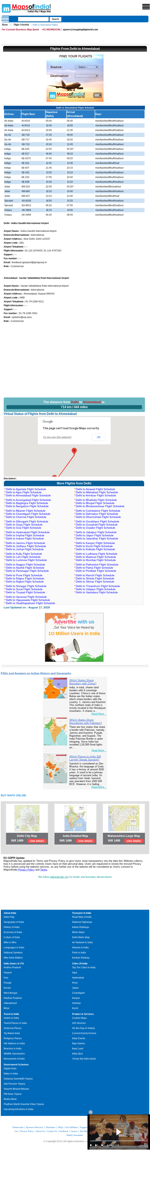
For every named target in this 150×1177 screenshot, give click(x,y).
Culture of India (12, 937)
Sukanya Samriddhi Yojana (18, 1078)
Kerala (7, 987)
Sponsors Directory (34, 1127)
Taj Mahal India (12, 1033)
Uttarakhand (10, 1003)
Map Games (78, 1043)
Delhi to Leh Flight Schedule (23, 556)
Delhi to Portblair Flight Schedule (96, 570)
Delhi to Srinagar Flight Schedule (26, 586)
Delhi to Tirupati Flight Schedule (25, 592)
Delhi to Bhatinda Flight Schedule (96, 499)
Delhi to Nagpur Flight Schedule (25, 564)
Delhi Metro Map (81, 937)
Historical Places (12, 1028)
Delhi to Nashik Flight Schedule (25, 567)
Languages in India (14, 947)
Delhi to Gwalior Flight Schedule (95, 527)
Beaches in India (12, 1048)
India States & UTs (14, 963)
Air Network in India (82, 942)
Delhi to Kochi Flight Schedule (94, 546)
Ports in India (79, 952)
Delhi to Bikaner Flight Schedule (25, 510)
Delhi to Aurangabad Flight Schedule (28, 499)
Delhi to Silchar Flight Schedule (95, 581)
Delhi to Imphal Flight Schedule (25, 535)
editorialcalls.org (59, 876)
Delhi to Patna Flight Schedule (94, 567)
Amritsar (76, 1003)
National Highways (82, 922)
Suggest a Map (86, 1127)
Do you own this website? (57, 437)
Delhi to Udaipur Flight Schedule (96, 589)
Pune (75, 982)
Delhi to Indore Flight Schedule (25, 538)
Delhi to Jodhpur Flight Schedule (26, 546)
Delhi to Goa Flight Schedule (23, 527)
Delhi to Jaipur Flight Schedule (94, 535)
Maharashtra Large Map (124, 835)
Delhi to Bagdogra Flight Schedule (27, 503)
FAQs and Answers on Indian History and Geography (36, 673)
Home (5, 24)
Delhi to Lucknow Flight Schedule (26, 560)
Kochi (75, 1008)
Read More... (99, 713)
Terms (43, 869)
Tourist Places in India (15, 1023)
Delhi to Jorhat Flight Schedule (25, 549)
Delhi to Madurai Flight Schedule (96, 556)
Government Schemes (16, 1064)
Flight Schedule (21, 24)
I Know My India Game (84, 1058)
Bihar (6, 1008)
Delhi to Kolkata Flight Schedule (95, 549)
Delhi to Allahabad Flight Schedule (97, 492)
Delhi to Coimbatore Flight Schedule (98, 510)
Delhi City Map (27, 835)
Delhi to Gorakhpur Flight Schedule (97, 521)
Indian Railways (80, 927)
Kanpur (76, 998)
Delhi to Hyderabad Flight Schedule (28, 532)
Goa (6, 977)
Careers (74, 1131)
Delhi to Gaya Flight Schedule (24, 524)
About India (10, 913)
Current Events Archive (84, 1033)
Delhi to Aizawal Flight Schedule (95, 489)
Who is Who (10, 942)
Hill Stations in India (14, 1043)
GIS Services (79, 1023)
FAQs (60, 1127)
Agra (74, 972)
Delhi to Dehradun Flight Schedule (97, 513)
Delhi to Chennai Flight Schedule (26, 516)
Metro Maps (78, 932)
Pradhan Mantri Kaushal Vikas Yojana (24, 1104)
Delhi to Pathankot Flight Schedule (97, 564)
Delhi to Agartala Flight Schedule (26, 489)
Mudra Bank (10, 1099)
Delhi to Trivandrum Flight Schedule (98, 586)
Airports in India (80, 947)
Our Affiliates (71, 1127)
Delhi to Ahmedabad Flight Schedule (28, 495)
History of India (12, 927)
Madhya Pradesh (13, 998)
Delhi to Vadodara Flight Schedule (97, 592)
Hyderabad (78, 977)
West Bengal (10, 993)
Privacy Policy (26, 869)
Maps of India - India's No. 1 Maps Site (6, 8)
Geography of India (14, 922)
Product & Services (83, 1014)
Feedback (64, 1131)
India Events (78, 1038)
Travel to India (11, 1014)
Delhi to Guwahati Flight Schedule (97, 524)
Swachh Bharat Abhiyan (16, 1089)
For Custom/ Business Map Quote (20, 29)
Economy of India (13, 932)
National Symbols (13, 952)
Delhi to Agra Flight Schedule (24, 492)
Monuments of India (14, 1058)
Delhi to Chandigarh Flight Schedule (28, 513)
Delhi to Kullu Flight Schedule (24, 553)
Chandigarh (78, 993)
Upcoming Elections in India (18, 1109)
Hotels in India (11, 1018)
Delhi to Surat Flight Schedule (24, 589)
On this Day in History (83, 1028)
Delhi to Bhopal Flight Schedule (95, 503)
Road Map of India (82, 917)
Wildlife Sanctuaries (14, 1053)
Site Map (84, 1131)
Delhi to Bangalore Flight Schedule (27, 506)
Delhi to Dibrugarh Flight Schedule (27, 521)
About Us (40, 1131)
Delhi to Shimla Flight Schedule (95, 578)
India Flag (9, 917)
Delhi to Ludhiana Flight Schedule (96, 553)
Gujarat (8, 972)
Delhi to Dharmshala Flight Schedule (98, 516)
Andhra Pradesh (12, 967)
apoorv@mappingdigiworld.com (80, 29)
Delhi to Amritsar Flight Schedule (96, 495)
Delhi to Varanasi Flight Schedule (26, 596)
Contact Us (52, 1131)
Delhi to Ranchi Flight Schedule (95, 575)
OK (98, 437)
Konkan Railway (80, 957)
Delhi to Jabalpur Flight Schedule (96, 532)
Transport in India (81, 913)
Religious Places (13, 1038)
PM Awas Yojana (12, 1094)
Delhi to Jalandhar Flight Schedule (97, 538)
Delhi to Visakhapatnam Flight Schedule (30, 603)
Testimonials (17, 1127)
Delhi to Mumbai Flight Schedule (96, 560)
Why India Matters (13, 957)
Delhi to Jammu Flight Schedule (25, 543)
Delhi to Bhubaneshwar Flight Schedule (100, 506)
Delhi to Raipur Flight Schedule (25, 578)
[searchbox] (33, 19)
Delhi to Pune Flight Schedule (24, 575)
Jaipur (75, 987)
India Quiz (77, 1053)
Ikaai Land (77, 1048)
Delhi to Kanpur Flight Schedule (95, 543)
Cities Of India (80, 963)
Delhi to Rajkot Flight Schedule (25, 581)
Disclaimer (50, 1127)
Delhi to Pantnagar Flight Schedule (27, 570)
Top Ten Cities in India (84, 967)
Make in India (11, 1073)
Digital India (10, 1068)
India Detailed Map (75, 835)
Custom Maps (79, 1018)
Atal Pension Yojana (14, 1083)
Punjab (7, 982)
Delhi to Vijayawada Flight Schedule (28, 600)
